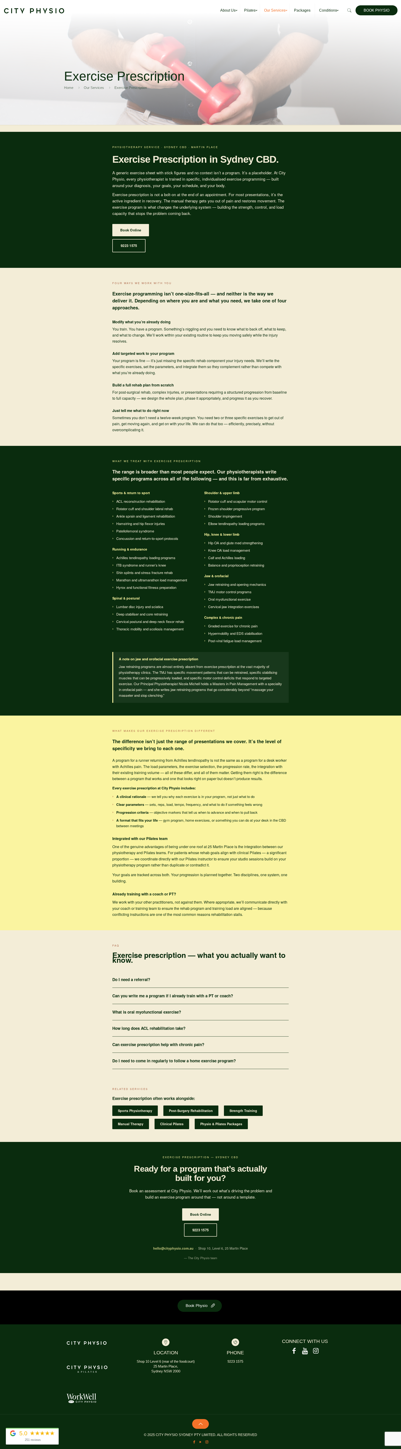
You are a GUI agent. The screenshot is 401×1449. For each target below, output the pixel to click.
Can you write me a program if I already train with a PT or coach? (172, 995)
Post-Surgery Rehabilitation (191, 1110)
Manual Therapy (130, 1124)
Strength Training (243, 1110)
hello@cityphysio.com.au (173, 1248)
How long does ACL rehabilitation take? (148, 1028)
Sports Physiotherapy (135, 1110)
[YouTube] (200, 1442)
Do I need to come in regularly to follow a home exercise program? (174, 1060)
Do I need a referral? (131, 979)
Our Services (94, 88)
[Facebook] (194, 1442)
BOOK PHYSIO (376, 10)
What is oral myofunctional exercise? (146, 1012)
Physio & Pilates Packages (221, 1124)
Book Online (130, 230)
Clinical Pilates (172, 1124)
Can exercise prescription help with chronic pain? (158, 1044)
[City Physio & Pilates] (34, 10)
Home (68, 88)
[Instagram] (206, 1442)
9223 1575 (129, 245)
